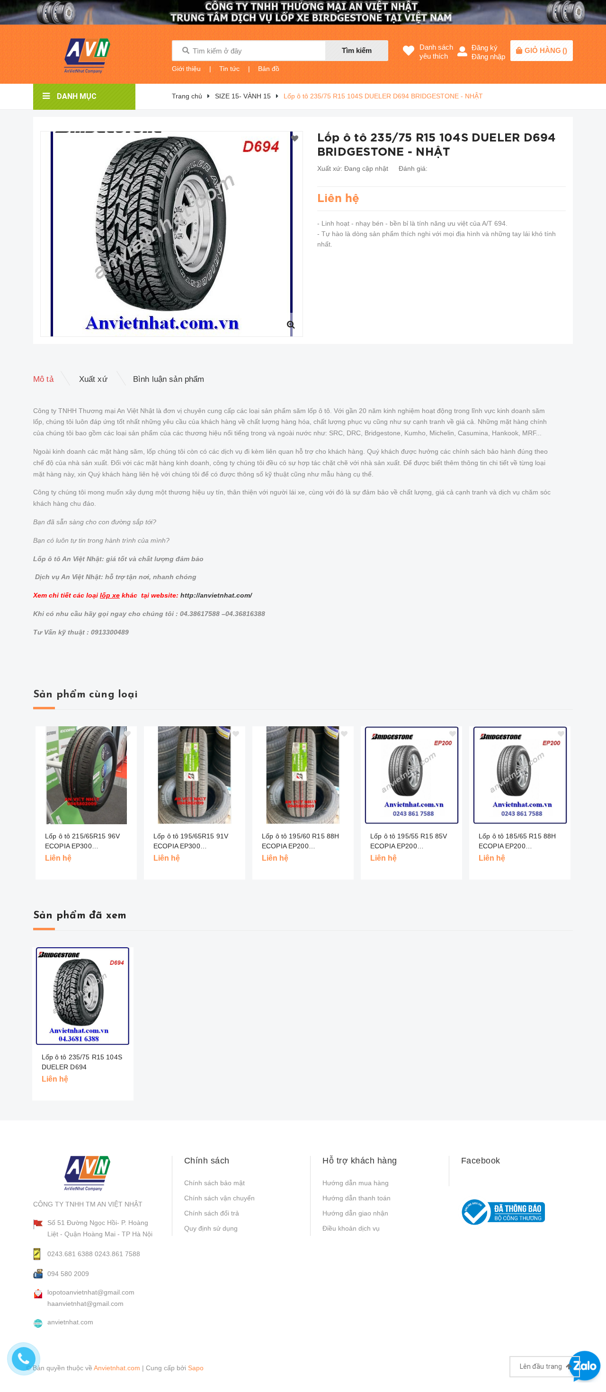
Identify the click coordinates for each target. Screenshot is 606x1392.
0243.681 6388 (70, 1254)
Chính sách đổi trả (211, 1213)
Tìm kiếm (357, 50)
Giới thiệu (186, 68)
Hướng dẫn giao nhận (355, 1213)
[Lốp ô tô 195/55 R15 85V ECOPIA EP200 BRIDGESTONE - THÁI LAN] (411, 775)
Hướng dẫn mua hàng (355, 1183)
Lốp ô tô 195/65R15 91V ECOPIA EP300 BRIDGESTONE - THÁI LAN (196, 841)
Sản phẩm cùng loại (85, 694)
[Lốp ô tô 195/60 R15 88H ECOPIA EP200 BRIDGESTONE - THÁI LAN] (303, 775)
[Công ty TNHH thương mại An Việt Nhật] (95, 1173)
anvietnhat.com (70, 1322)
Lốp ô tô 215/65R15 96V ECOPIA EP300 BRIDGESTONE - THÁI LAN (87, 841)
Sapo (196, 1368)
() (546, 50)
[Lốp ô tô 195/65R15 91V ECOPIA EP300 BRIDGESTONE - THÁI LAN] (194, 775)
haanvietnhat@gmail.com (85, 1303)
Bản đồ (268, 68)
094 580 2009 (68, 1273)
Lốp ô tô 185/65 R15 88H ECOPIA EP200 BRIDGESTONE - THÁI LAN (521, 841)
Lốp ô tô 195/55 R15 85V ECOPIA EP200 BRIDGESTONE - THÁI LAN (412, 841)
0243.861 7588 (117, 1254)
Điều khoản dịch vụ (351, 1228)
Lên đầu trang (541, 1366)
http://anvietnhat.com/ (216, 595)
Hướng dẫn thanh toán (356, 1198)
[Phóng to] (291, 324)
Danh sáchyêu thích (436, 51)
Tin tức (229, 68)
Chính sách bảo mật (214, 1183)
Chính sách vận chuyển (219, 1198)
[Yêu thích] (294, 139)
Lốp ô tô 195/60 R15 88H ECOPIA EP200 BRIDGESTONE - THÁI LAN (304, 841)
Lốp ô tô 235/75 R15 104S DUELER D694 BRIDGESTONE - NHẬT (82, 1067)
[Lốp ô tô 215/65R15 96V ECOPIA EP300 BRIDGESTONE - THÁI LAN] (86, 775)
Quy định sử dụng (211, 1228)
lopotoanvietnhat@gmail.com (90, 1292)
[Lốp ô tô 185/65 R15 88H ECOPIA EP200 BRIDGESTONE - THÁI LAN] (519, 775)
